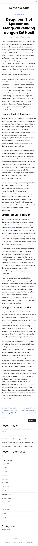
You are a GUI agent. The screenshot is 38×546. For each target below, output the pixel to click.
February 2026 (6, 487)
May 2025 (4, 521)
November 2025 (6, 498)
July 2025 (4, 513)
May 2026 (4, 475)
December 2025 (6, 494)
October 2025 (6, 502)
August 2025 (5, 509)
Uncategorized (19, 14)
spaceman (11, 228)
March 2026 (5, 483)
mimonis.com (19, 8)
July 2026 (4, 467)
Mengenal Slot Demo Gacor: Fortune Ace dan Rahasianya (29, 410)
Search (4, 418)
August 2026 (5, 464)
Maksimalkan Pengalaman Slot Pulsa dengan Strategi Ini (17, 446)
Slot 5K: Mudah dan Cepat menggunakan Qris (14, 439)
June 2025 (4, 517)
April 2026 (5, 479)
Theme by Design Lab (27, 542)
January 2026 (5, 490)
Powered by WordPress (12, 542)
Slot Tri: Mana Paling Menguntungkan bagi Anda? (16, 435)
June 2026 (4, 471)
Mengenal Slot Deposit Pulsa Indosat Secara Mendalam (17, 443)
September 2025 (6, 506)
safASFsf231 (26, 37)
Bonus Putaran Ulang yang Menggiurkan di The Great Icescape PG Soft (9, 410)
